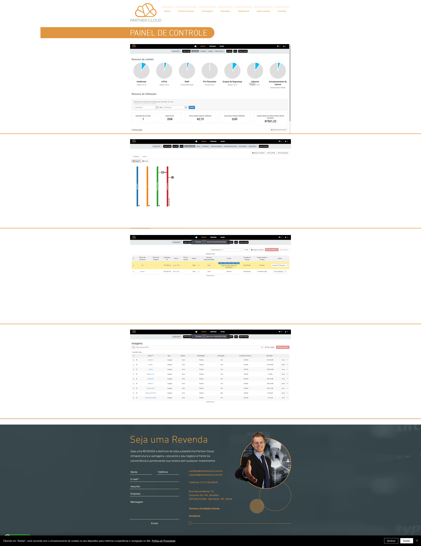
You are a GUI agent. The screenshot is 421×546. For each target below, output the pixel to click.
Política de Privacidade (163, 540)
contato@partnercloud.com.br (206, 470)
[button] (205, 515)
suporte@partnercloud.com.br (205, 474)
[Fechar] (417, 540)
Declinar (391, 540)
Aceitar (406, 540)
